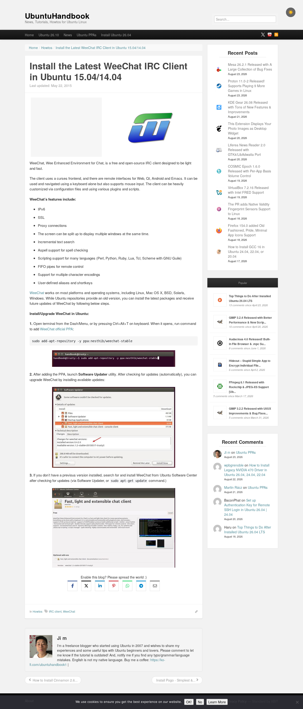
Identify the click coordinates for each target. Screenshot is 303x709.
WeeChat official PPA (56, 328)
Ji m (227, 452)
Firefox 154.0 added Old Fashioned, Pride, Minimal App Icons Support (247, 230)
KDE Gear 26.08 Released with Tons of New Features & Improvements (249, 107)
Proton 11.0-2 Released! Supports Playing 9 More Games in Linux (246, 86)
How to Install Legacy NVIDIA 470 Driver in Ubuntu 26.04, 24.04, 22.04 (246, 470)
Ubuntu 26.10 (49, 34)
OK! (189, 702)
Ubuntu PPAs (86, 34)
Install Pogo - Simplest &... (175, 680)
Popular (242, 283)
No (200, 702)
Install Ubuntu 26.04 (116, 34)
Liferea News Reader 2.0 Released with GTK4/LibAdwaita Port (246, 150)
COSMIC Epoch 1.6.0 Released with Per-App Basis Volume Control (249, 171)
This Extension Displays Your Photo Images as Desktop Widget (249, 128)
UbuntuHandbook (57, 15)
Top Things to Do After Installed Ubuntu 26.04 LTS (247, 529)
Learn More (217, 702)
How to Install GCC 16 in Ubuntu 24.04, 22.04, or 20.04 (246, 251)
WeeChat (37, 292)
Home (29, 34)
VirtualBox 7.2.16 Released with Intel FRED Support (248, 190)
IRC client (55, 611)
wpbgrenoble (234, 465)
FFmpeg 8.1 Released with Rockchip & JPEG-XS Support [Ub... (249, 387)
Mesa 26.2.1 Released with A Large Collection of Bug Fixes (250, 67)
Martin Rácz (233, 487)
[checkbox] (290, 12)
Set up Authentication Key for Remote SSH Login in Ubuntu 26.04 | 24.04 (247, 507)
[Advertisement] (66, 127)
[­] (151, 2)
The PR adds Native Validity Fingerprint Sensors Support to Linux (249, 209)
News (68, 34)
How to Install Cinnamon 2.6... (55, 680)
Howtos (37, 611)
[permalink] (195, 611)
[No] (297, 702)
